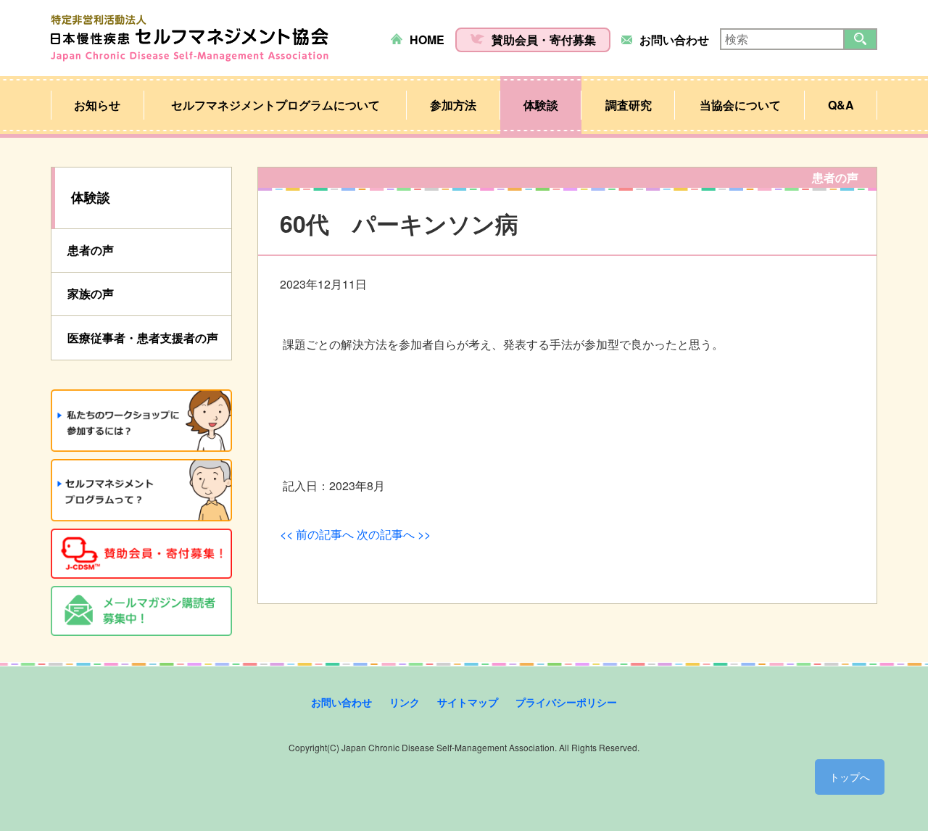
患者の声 (90, 249)
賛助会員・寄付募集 (544, 39)
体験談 (540, 104)
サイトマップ (467, 702)
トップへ (849, 776)
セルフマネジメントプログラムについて (275, 104)
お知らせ (97, 104)
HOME (427, 39)
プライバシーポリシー (566, 702)
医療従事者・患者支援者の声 (142, 337)
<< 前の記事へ (317, 534)
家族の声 (90, 293)
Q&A (841, 104)
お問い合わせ (674, 39)
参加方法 (453, 104)
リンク (404, 702)
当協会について (740, 104)
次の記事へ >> (394, 534)
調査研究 (628, 104)
